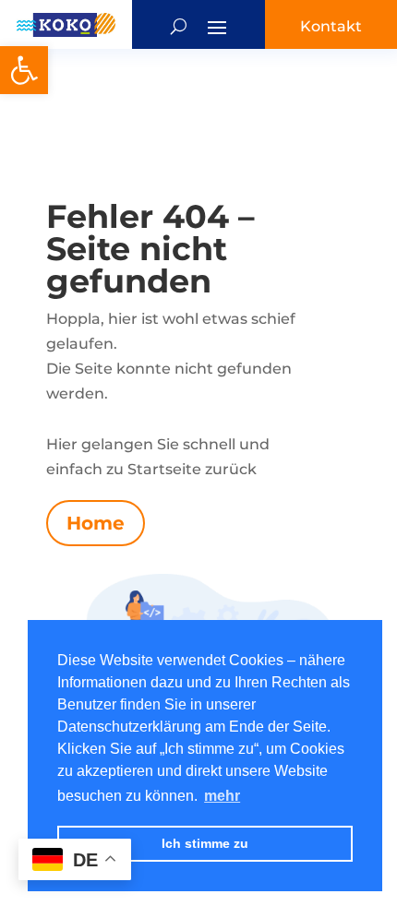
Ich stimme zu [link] (205, 843)
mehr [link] (222, 796)
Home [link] (95, 523)
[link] (24, 70)
